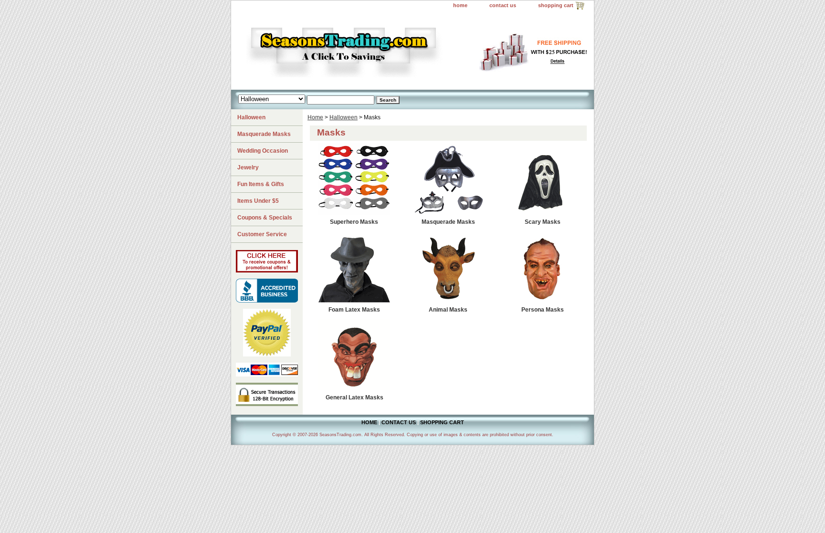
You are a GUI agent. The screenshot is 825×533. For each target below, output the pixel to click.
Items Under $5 (258, 201)
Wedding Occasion (262, 150)
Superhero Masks (354, 222)
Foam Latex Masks (354, 309)
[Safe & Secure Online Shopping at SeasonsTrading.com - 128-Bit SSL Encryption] (266, 404)
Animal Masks (448, 309)
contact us (502, 5)
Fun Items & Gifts (260, 184)
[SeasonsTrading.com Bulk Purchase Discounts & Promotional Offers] (266, 270)
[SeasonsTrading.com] (350, 50)
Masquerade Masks (448, 222)
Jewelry (248, 167)
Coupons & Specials (264, 217)
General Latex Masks (354, 397)
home (460, 5)
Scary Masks (543, 222)
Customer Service (262, 234)
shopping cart (555, 5)
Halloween (343, 117)
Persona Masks (542, 309)
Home (315, 117)
